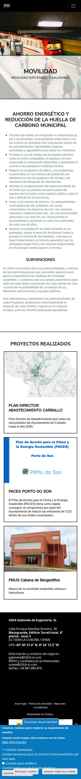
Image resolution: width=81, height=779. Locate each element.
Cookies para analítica (21, 763)
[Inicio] (8, 5)
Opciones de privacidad (40, 722)
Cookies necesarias (19, 750)
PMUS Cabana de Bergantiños (34, 580)
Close (76, 725)
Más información (14, 742)
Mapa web (59, 703)
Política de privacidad (40, 703)
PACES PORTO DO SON (30, 491)
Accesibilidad (40, 707)
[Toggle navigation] (73, 6)
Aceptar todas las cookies (60, 771)
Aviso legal (20, 703)
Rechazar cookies (26, 771)
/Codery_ (49, 714)
